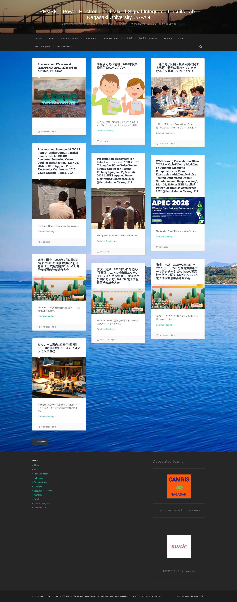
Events (182, 38)
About (38, 38)
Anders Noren (192, 596)
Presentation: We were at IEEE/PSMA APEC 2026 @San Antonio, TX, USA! (57, 67)
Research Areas (69, 38)
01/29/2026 (45, 242)
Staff (52, 38)
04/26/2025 (45, 427)
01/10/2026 (45, 327)
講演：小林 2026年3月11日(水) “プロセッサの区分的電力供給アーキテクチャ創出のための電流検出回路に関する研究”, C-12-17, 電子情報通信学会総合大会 (177, 271)
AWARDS (168, 38)
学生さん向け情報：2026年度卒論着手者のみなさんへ (117, 65)
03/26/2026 (45, 132)
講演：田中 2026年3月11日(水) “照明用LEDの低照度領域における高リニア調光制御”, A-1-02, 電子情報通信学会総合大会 (58, 264)
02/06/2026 (163, 144)
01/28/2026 (163, 247)
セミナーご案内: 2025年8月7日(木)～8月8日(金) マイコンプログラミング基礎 (59, 348)
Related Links (64, 46)
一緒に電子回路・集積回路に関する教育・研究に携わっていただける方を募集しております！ (177, 67)
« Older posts (40, 442)
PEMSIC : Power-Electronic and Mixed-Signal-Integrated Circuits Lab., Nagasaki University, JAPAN (119, 14)
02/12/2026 (104, 141)
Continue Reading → (106, 130)
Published (90, 38)
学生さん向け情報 (42, 46)
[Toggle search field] (201, 47)
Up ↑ (203, 596)
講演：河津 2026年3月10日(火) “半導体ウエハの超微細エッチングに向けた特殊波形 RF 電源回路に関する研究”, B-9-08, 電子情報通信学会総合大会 (118, 275)
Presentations (110, 38)
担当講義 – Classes (148, 38)
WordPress (157, 596)
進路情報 (128, 38)
